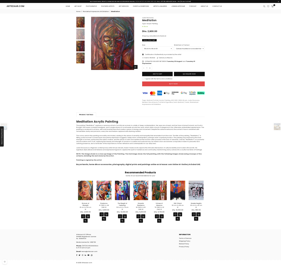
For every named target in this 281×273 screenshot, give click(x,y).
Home (68, 6)
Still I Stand (178, 203)
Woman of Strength (85, 204)
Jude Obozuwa (147, 18)
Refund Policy (184, 244)
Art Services (124, 6)
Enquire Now (191, 74)
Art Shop (78, 6)
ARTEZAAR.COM (15, 6)
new (117, 182)
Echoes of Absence (159, 204)
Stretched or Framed (181, 45)
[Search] (264, 6)
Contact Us (217, 6)
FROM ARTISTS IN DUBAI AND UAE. (140, 1)
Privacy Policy (184, 247)
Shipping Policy (184, 241)
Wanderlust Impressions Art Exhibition (96, 11)
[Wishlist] (268, 6)
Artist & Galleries (160, 6)
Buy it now (173, 84)
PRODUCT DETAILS (86, 115)
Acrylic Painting (164, 100)
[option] (112, 43)
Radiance (103, 203)
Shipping (145, 36)
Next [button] (137, 43)
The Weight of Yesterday (122, 204)
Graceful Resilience (140, 204)
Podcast (192, 6)
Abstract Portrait (153, 100)
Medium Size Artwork (150, 102)
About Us (204, 6)
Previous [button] (88, 43)
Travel (187, 102)
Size (143, 45)
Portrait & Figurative (165, 102)
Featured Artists (107, 6)
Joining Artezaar (178, 6)
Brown (185, 100)
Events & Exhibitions (141, 6)
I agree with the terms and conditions (158, 79)
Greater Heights (196, 203)
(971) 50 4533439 (88, 246)
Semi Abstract (178, 102)
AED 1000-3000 (176, 100)
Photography (91, 6)
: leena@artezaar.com (89, 251)
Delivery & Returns (165, 58)
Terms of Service (185, 238)
